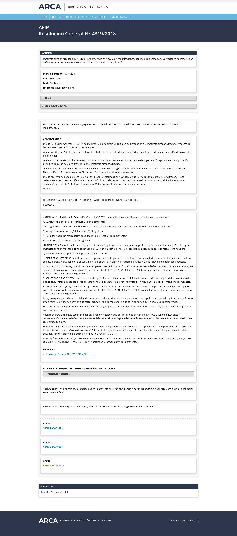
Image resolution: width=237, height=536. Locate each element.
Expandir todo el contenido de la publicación (81, 17)
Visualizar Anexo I (53, 427)
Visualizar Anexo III (53, 465)
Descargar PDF (124, 17)
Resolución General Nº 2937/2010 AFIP (66, 354)
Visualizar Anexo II (53, 446)
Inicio (44, 17)
